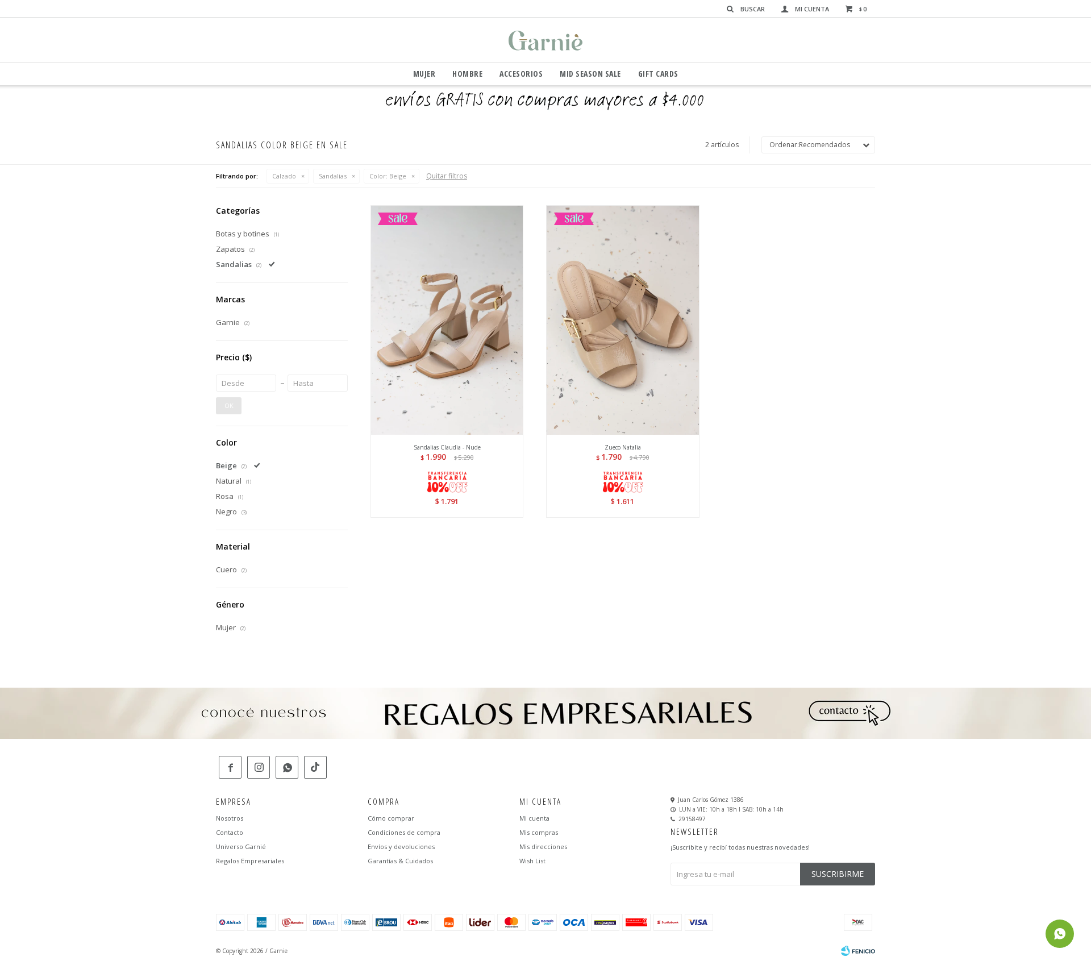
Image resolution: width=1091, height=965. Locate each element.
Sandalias (333, 176)
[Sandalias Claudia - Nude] (446, 320)
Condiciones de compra (404, 832)
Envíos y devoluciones (401, 846)
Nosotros (229, 818)
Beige (387, 176)
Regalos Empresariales (250, 860)
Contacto (229, 832)
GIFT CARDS (658, 73)
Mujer (424, 73)
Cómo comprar (391, 818)
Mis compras (538, 832)
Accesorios (521, 73)
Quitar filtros (446, 176)
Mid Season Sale (590, 73)
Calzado (284, 176)
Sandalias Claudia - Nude (447, 447)
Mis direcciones (543, 846)
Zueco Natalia (623, 447)
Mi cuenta (534, 818)
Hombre (467, 73)
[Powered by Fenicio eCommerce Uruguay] (858, 950)
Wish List (532, 860)
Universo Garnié (241, 846)
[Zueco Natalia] (622, 320)
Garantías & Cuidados (400, 860)
